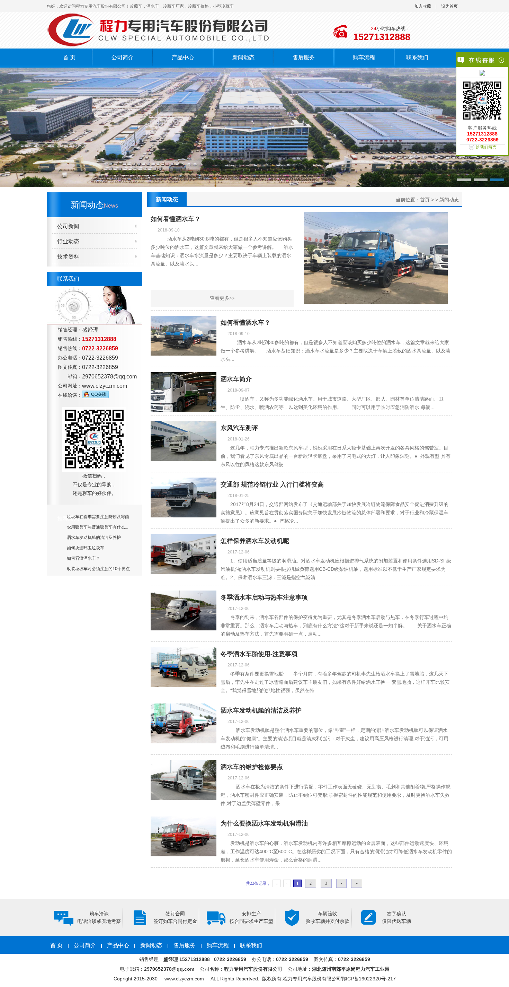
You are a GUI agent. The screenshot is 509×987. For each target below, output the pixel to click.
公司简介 (122, 57)
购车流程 (364, 57)
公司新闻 (68, 226)
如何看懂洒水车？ (83, 558)
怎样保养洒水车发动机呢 (255, 541)
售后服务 (304, 57)
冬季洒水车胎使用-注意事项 (259, 653)
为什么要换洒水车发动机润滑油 (264, 823)
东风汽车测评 (239, 428)
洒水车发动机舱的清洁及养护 (94, 537)
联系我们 (417, 57)
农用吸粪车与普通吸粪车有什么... (97, 527)
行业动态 (68, 241)
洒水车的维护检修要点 (252, 766)
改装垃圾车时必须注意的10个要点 (98, 568)
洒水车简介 (236, 379)
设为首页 (449, 6)
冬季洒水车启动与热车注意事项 (264, 597)
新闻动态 (243, 57)
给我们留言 (486, 147)
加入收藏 (422, 6)
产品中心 (183, 57)
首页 (425, 199)
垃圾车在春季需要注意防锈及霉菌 (98, 516)
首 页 (69, 57)
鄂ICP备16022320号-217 (368, 978)
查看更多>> (222, 298)
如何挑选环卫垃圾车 (85, 547)
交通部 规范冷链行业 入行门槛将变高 (272, 484)
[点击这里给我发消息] (482, 73)
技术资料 (68, 257)
